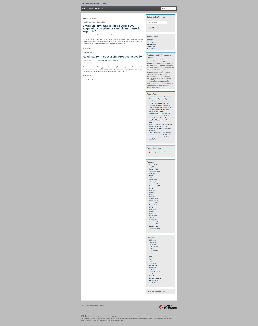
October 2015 (153, 226)
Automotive (152, 244)
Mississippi (152, 267)
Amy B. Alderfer (151, 41)
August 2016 (153, 205)
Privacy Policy (84, 311)
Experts (151, 255)
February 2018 (154, 182)
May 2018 (152, 175)
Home (83, 8)
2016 (88, 18)
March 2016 (153, 215)
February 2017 (154, 196)
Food (92, 52)
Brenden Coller (105, 35)
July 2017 (152, 188)
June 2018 (152, 173)
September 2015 (154, 228)
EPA (150, 252)
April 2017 (152, 194)
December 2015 (154, 222)
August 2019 (153, 165)
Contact (90, 8)
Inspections (91, 80)
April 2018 (152, 177)
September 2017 (154, 186)
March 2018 (153, 179)
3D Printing (152, 240)
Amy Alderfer (103, 60)
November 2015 (154, 224)
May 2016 (152, 211)
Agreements (153, 242)
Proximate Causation (155, 272)
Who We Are (99, 8)
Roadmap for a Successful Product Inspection (113, 56)
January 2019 (153, 169)
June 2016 (152, 209)
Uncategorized (153, 282)
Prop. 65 (151, 269)
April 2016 (152, 213)
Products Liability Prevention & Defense (94, 305)
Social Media (153, 276)
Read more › (87, 48)
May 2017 (152, 192)
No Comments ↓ (115, 35)
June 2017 (152, 190)
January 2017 (153, 198)
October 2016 (153, 203)
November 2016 (154, 201)
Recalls (151, 274)
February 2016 (154, 217)
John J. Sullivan (151, 44)
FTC (150, 261)
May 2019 (152, 167)
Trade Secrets (153, 280)
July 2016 (152, 207)
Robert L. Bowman (152, 43)
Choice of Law (153, 246)
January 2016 (153, 220)
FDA (89, 52)
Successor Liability (155, 278)
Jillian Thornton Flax (113, 60)
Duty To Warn (153, 250)
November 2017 (154, 184)
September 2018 (154, 171)
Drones (151, 248)
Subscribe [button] (151, 27)
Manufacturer (153, 265)
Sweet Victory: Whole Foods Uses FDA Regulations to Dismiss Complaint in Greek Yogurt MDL (111, 28)
